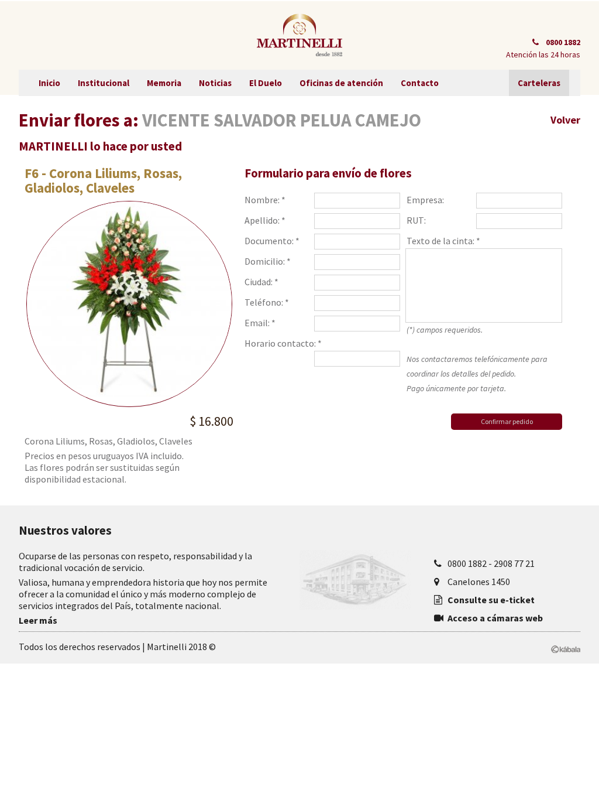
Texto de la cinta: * (443, 241)
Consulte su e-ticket (491, 600)
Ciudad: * (261, 282)
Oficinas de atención (341, 82)
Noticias (215, 82)
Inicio (49, 82)
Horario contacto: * (283, 343)
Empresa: (425, 200)
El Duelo (265, 82)
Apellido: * (265, 220)
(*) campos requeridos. (477, 359)
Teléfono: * (267, 302)
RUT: (416, 220)
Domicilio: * (268, 261)
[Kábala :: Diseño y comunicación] (565, 647)
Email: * (260, 323)
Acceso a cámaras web (495, 618)
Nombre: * (265, 200)
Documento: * (272, 241)
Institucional (103, 82)
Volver (565, 120)
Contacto (420, 82)
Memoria (164, 82)
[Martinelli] (299, 35)
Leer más (38, 620)
